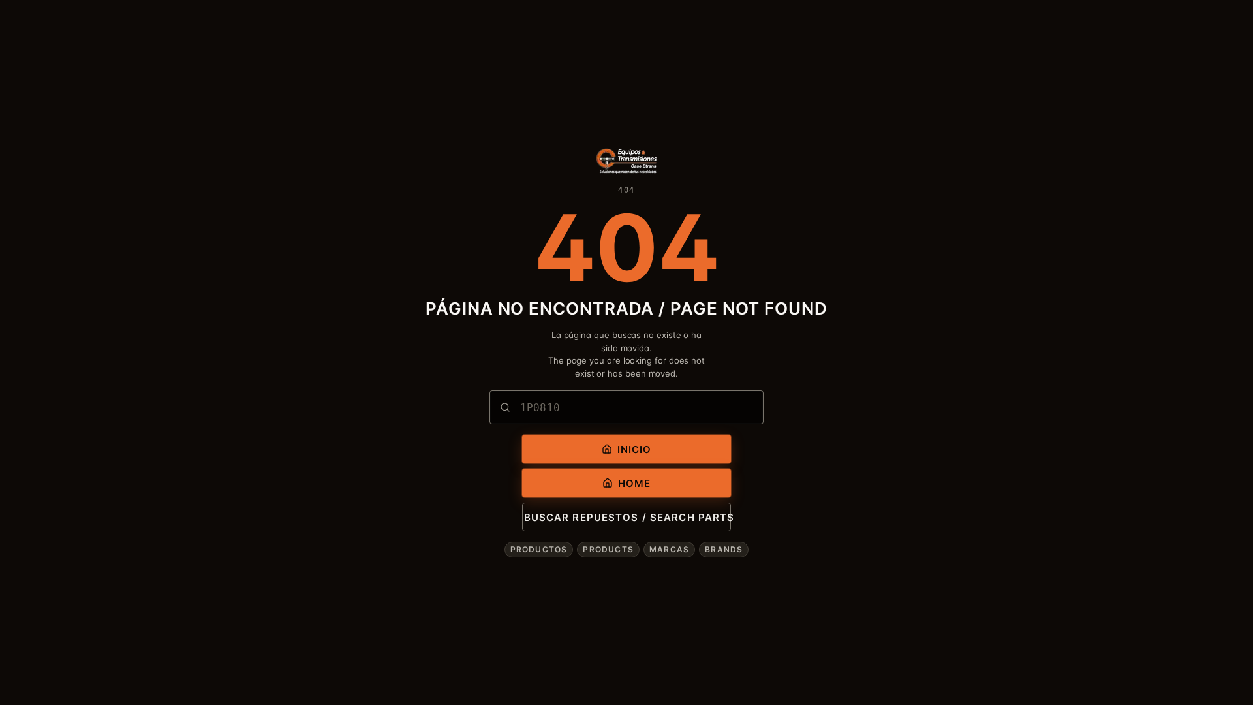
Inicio (634, 449)
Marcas (669, 549)
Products (608, 549)
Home (634, 483)
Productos (539, 549)
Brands (724, 549)
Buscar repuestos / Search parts (627, 517)
